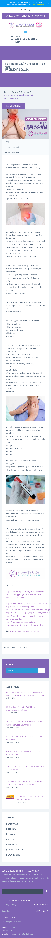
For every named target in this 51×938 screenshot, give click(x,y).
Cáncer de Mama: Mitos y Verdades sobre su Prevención (24, 738)
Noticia (11, 839)
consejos (12, 631)
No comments (13, 153)
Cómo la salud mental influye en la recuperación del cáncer (20, 708)
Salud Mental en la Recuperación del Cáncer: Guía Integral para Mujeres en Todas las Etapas (25, 693)
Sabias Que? (13, 844)
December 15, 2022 (13, 106)
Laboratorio (14, 855)
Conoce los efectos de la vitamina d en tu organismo (30, 798)
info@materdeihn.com (25, 934)
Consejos (25, 92)
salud (36, 631)
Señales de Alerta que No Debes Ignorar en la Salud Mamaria (25, 768)
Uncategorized (15, 850)
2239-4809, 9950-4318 (27, 40)
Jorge (7, 142)
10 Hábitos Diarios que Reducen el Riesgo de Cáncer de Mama (24, 753)
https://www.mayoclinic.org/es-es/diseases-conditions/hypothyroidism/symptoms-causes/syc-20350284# (25, 594)
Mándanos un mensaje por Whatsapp (26, 16)
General (15, 92)
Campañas (13, 824)
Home (6, 92)
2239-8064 (13, 928)
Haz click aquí (38, 5)
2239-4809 (10, 931)
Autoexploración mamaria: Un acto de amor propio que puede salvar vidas (24, 723)
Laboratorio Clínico (25, 631)
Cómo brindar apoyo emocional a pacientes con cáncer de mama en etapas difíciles (24, 783)
